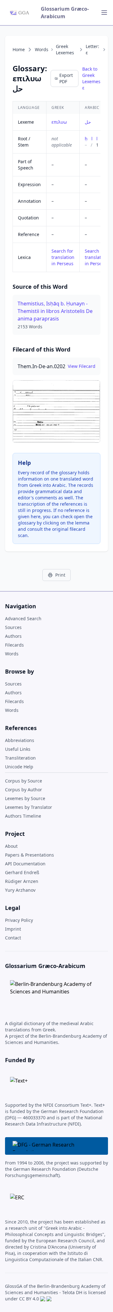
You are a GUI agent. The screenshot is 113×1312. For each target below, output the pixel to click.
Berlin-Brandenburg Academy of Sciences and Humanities (55, 1289)
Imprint (13, 929)
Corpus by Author (23, 790)
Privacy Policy (19, 920)
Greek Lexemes (65, 49)
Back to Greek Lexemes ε (91, 78)
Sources (13, 627)
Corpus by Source (23, 781)
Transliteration (20, 758)
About (11, 846)
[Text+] (19, 1084)
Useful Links (17, 749)
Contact (13, 938)
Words (41, 49)
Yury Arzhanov (20, 890)
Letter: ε (92, 49)
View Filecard (81, 366)
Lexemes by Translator (28, 807)
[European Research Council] (17, 1201)
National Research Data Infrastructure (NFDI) (53, 1121)
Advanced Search (23, 618)
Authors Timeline (23, 816)
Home (19, 49)
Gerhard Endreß (22, 872)
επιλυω (59, 122)
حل (88, 122)
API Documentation (25, 864)
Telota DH (72, 1292)
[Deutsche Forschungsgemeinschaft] (56, 1146)
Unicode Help (19, 767)
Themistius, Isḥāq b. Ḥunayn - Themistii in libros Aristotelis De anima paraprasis (55, 311)
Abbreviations (19, 740)
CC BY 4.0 (29, 1299)
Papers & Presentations (29, 855)
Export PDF (66, 78)
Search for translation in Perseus (62, 257)
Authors (13, 636)
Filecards (14, 645)
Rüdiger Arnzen (21, 881)
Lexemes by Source (25, 798)
